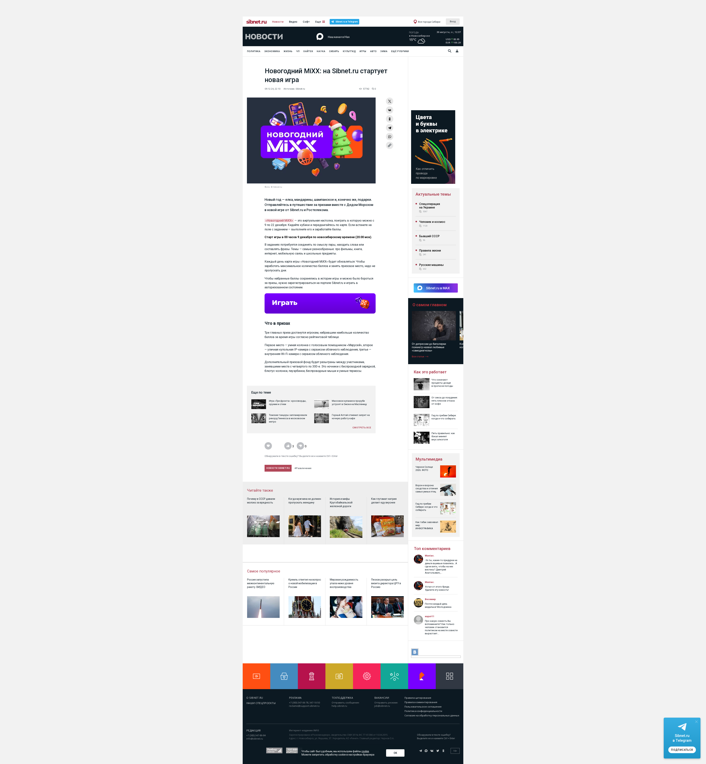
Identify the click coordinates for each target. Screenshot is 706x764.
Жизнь (288, 51)
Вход (453, 21)
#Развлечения (303, 468)
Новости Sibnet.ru (278, 468)
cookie (365, 751)
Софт (306, 21)
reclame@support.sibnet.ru (304, 706)
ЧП (297, 51)
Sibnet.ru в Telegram (347, 21)
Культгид (349, 51)
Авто (373, 51)
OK (395, 752)
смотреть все (361, 427)
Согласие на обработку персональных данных (431, 715)
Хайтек (308, 51)
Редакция (253, 730)
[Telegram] (389, 127)
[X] (389, 101)
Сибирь (334, 51)
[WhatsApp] (389, 136)
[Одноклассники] (389, 119)
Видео (293, 21)
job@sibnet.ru (382, 706)
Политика (254, 51)
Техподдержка (342, 697)
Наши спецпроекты (261, 703)
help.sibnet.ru (339, 706)
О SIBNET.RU (254, 697)
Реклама (295, 697)
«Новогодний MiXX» (279, 220)
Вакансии (381, 697)
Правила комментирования (420, 702)
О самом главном (430, 305)
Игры (363, 51)
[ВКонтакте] (389, 110)
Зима (384, 51)
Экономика (272, 51)
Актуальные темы (433, 194)
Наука (321, 51)
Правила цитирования (417, 697)
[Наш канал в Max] (346, 42)
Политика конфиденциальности (423, 711)
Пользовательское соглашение (423, 706)
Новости (278, 21)
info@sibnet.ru (254, 738)
